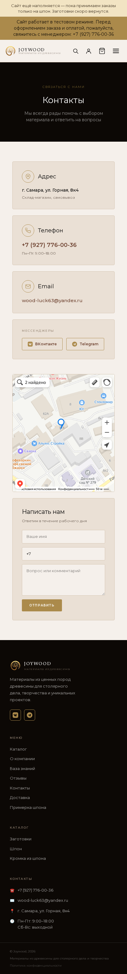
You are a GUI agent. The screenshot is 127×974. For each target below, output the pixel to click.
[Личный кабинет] (88, 51)
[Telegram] (29, 715)
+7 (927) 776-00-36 (49, 245)
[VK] (15, 715)
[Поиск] (75, 50)
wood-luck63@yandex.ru (52, 300)
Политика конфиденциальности (36, 966)
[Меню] (116, 51)
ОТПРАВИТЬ (42, 605)
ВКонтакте (46, 344)
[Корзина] (102, 51)
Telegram (89, 344)
